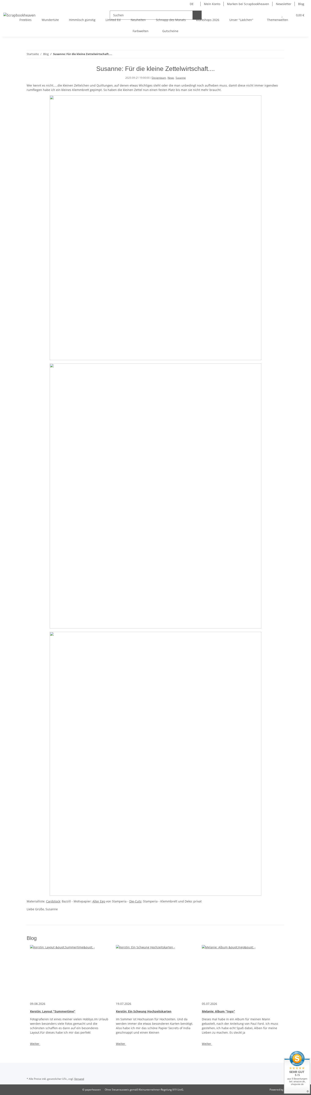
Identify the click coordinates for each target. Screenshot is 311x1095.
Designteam (159, 78)
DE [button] (192, 4)
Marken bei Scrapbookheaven (248, 4)
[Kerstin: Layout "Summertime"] (69, 971)
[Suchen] (197, 15)
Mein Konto (212, 4)
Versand (79, 1079)
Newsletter (283, 4)
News (171, 78)
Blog (301, 4)
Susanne (181, 78)
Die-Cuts (135, 901)
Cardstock (53, 901)
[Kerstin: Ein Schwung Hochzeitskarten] (155, 971)
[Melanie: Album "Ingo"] (241, 971)
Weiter (35, 1044)
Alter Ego (98, 901)
